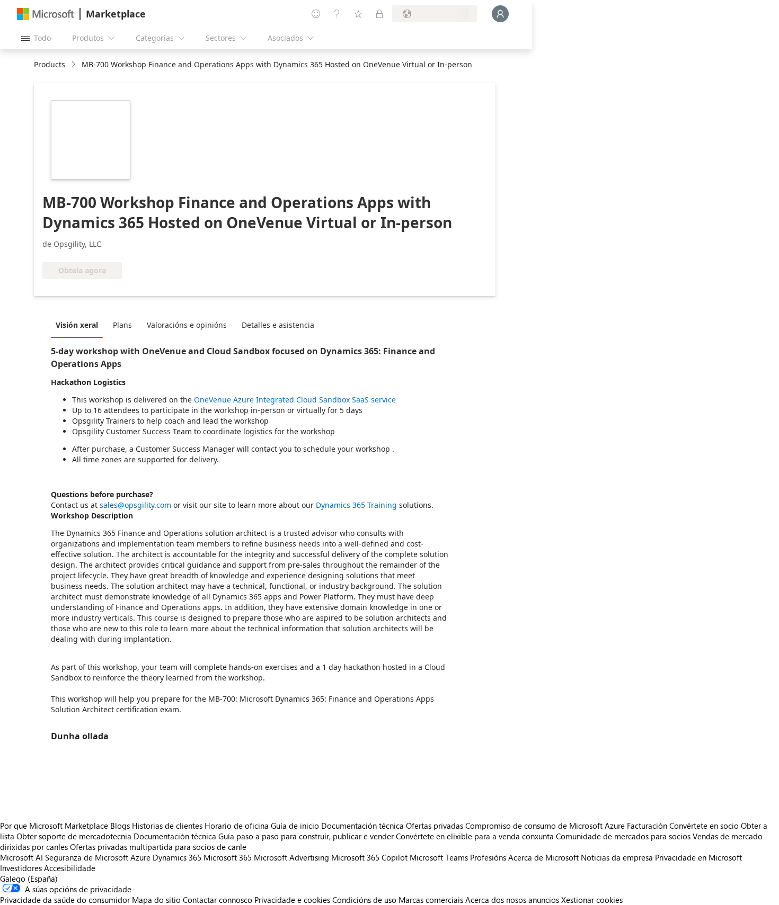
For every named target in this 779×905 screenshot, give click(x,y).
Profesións (488, 857)
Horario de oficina (237, 825)
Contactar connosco (217, 899)
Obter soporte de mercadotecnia (73, 836)
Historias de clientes (167, 825)
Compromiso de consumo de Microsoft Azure (546, 825)
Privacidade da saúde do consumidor (65, 899)
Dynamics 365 (177, 857)
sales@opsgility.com (135, 505)
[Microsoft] (45, 14)
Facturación (647, 825)
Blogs (120, 825)
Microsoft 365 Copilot (369, 857)
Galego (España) (29, 878)
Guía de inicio (295, 825)
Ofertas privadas (434, 825)
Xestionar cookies (592, 899)
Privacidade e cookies (292, 899)
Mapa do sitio (156, 899)
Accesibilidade (69, 868)
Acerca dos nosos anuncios (512, 899)
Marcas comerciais (431, 899)
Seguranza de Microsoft (86, 857)
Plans (122, 325)
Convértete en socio (704, 825)
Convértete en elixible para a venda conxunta (475, 836)
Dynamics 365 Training (356, 505)
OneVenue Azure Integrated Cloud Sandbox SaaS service (295, 400)
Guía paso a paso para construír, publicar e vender (306, 836)
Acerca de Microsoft (543, 857)
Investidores (21, 868)
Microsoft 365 (227, 857)
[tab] (79, 324)
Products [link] (49, 64)
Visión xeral (77, 325)
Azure (140, 857)
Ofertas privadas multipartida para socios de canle (158, 846)
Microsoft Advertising (291, 857)
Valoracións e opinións (187, 325)
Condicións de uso (364, 899)
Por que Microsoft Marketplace (54, 825)
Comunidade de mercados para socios (623, 836)
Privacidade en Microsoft (698, 857)
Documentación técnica (362, 825)
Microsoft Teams (439, 857)
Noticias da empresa (617, 857)
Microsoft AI (21, 857)
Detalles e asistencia (278, 325)
